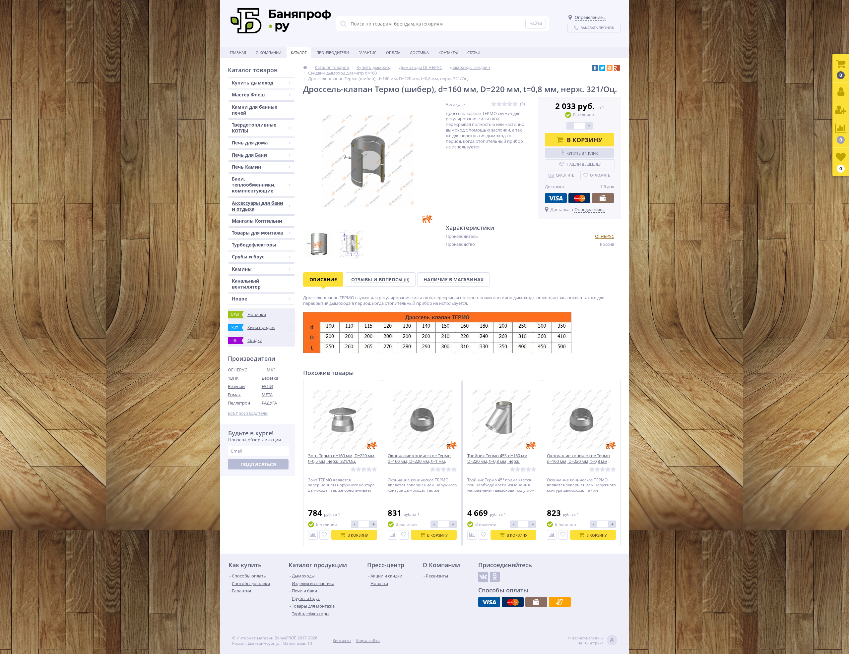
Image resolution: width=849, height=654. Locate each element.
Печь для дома (250, 142)
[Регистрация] (840, 110)
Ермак (234, 395)
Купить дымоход (252, 83)
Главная (238, 52)
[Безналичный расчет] (560, 602)
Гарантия (367, 52)
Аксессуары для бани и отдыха (257, 206)
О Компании (268, 52)
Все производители (248, 413)
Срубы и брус (248, 256)
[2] (499, 104)
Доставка (419, 52)
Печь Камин (246, 167)
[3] (504, 104)
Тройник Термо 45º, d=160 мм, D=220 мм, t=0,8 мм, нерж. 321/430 (498, 461)
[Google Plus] (617, 68)
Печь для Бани (249, 155)
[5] (515, 104)
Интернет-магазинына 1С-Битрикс (591, 640)
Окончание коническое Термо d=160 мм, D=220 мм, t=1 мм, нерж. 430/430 (419, 461)
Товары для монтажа (257, 233)
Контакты (448, 52)
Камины (242, 269)
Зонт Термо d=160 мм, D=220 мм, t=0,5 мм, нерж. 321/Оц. (341, 458)
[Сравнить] (313, 535)
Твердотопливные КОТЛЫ (254, 128)
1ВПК (233, 378)
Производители (332, 52)
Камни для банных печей (254, 110)
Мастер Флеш (248, 94)
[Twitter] (602, 68)
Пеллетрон (239, 403)
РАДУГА (269, 403)
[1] (493, 104)
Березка (270, 378)
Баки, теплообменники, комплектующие (254, 185)
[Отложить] (324, 535)
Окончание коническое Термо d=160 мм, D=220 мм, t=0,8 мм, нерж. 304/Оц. (578, 461)
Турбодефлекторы (254, 245)
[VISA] (556, 198)
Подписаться (258, 464)
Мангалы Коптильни (257, 221)
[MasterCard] (579, 198)
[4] (509, 104)
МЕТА (267, 395)
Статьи (473, 52)
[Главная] (305, 67)
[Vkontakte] (483, 577)
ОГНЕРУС (237, 370)
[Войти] (840, 92)
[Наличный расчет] (603, 198)
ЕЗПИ (267, 386)
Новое (239, 299)
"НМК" (268, 370)
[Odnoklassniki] (495, 577)
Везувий (236, 386)
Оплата (393, 52)
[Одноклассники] (610, 68)
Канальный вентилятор (246, 284)
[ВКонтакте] (595, 68)
